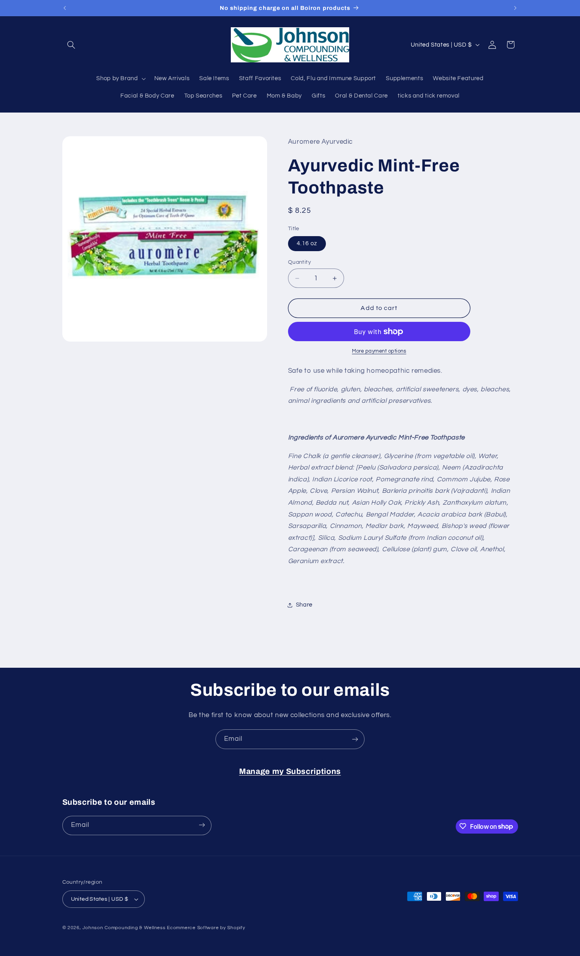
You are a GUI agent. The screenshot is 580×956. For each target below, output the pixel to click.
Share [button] (304, 605)
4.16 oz (307, 243)
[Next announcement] (515, 8)
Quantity (299, 262)
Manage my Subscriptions (290, 771)
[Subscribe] (355, 739)
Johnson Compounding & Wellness (123, 928)
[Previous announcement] (64, 8)
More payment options (379, 351)
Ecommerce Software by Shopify (206, 928)
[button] (71, 45)
